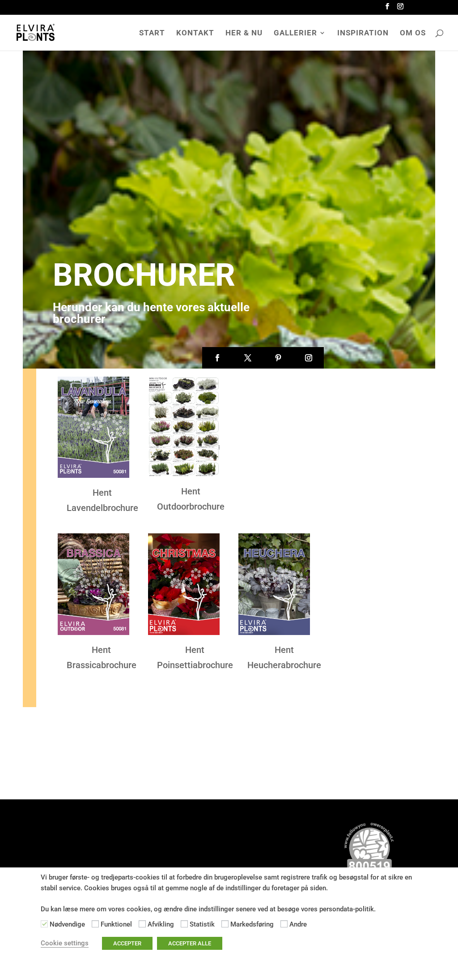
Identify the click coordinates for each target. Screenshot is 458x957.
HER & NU (244, 33)
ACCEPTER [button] (127, 943)
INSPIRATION (363, 33)
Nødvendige (67, 924)
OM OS (413, 33)
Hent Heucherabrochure (284, 657)
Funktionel (116, 924)
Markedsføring (252, 924)
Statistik (202, 924)
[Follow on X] (248, 358)
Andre (298, 924)
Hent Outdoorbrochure (191, 499)
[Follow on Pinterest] (278, 358)
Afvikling (161, 924)
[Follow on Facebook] (217, 358)
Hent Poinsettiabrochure (195, 657)
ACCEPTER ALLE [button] (189, 943)
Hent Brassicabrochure (101, 657)
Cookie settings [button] (65, 943)
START (152, 33)
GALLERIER (295, 33)
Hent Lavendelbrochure (102, 500)
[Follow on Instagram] (308, 358)
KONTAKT (195, 33)
